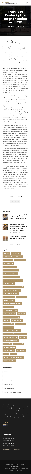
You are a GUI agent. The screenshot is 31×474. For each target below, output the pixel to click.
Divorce (6, 372)
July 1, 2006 (10, 26)
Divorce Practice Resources (12, 303)
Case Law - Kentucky (11, 270)
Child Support (9, 283)
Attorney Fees (20, 260)
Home (6, 320)
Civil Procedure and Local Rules (13, 286)
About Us (7, 468)
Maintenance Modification (12, 330)
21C (5, 168)
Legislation (20, 323)
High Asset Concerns (10, 388)
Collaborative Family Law (11, 290)
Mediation (22, 333)
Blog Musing (20, 26)
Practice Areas (23, 468)
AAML (6, 253)
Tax (6, 354)
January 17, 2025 (15, 244)
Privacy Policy (18, 470)
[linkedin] (5, 422)
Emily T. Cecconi (9, 313)
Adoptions (16, 253)
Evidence (21, 313)
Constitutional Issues (11, 293)
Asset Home (8, 260)
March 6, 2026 (15, 221)
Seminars (20, 350)
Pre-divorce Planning (10, 376)
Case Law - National (10, 273)
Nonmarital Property (10, 340)
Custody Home (9, 297)
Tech (13, 354)
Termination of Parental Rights (13, 357)
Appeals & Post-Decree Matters (12, 392)
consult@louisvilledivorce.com (11, 449)
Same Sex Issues (9, 350)
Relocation (18, 344)
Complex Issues (8, 384)
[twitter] (7, 422)
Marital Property (9, 333)
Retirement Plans (9, 347)
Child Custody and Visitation (13, 280)
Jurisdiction (8, 323)
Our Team (14, 468)
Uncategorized (9, 360)
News (22, 337)
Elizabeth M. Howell (10, 310)
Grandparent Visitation (11, 317)
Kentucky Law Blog (8, 41)
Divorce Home (8, 300)
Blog (11, 470)
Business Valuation (10, 266)
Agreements (8, 256)
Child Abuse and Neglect (11, 276)
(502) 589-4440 (9, 444)
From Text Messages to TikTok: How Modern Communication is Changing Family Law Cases (19, 216)
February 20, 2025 (15, 232)
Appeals (19, 256)
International (17, 320)
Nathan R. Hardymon (10, 337)
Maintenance (8, 327)
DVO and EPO (8, 307)
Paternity (7, 344)
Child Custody (8, 380)
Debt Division (21, 297)
